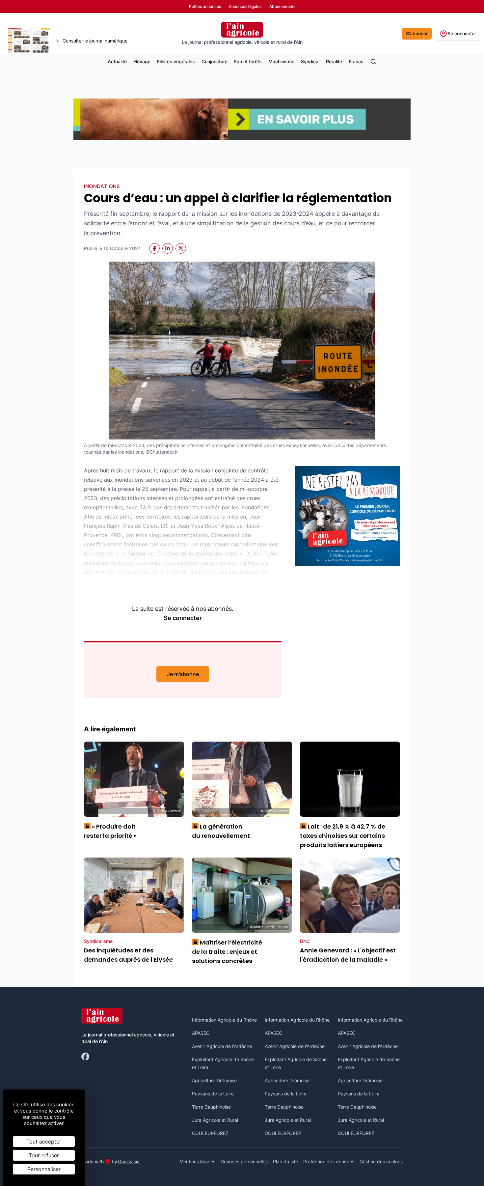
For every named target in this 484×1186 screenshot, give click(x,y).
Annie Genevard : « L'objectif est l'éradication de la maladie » (348, 955)
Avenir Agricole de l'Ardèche (222, 1046)
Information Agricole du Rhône (224, 1020)
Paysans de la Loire (213, 1093)
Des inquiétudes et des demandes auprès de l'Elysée (128, 955)
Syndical (310, 61)
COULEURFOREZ (210, 1133)
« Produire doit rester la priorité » (110, 831)
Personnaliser (44, 1169)
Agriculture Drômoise (214, 1080)
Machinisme (281, 61)
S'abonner (417, 33)
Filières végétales (176, 61)
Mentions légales (197, 1161)
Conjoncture (215, 61)
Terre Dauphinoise (211, 1107)
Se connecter (183, 617)
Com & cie (129, 1161)
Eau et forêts (248, 61)
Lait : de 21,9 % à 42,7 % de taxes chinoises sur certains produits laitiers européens (342, 835)
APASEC (200, 1033)
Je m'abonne (183, 674)
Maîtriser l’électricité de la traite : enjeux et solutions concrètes (227, 951)
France (356, 61)
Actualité (117, 61)
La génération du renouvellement (221, 831)
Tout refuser (44, 1155)
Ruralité (334, 61)
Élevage (141, 61)
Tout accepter (43, 1141)
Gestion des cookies (381, 1161)
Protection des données (328, 1161)
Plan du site (285, 1161)
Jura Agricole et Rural (215, 1120)
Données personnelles (244, 1161)
